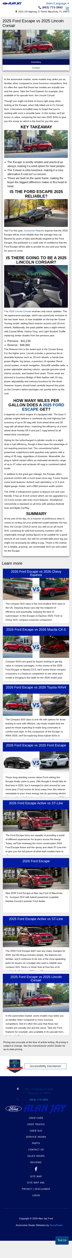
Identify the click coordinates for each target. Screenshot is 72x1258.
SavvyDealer (56, 1225)
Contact (36, 67)
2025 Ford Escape (43, 407)
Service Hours (36, 1137)
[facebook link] (36, 1170)
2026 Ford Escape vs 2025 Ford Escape (36, 745)
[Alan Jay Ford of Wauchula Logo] (12, 3)
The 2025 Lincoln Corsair (17, 311)
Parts (36, 1143)
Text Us (62, 1240)
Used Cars (36, 1118)
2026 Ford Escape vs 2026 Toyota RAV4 (36, 687)
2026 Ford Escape (36, 861)
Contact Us (36, 1149)
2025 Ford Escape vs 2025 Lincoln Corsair (36, 978)
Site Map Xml (36, 1182)
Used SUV (36, 1130)
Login (36, 1195)
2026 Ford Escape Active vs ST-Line (36, 803)
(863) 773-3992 (52, 7)
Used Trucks (36, 1124)
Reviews (36, 1162)
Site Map (36, 1176)
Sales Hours (36, 1156)
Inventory (36, 62)
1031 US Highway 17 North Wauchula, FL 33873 (43, 11)
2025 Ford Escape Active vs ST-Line (36, 919)
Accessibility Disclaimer (45, 1066)
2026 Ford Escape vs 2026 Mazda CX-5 (36, 629)
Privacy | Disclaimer (36, 1189)
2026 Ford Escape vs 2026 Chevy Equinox (36, 573)
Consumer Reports (34, 230)
